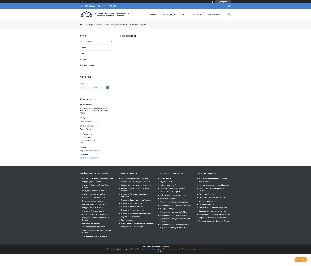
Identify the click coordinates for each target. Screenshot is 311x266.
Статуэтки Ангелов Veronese (132, 210)
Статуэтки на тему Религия (132, 207)
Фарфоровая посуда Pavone (93, 227)
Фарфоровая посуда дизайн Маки (173, 212)
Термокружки (204, 182)
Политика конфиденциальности (193, 249)
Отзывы (83, 59)
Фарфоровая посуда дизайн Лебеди (174, 224)
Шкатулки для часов (207, 201)
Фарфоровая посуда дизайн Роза (173, 215)
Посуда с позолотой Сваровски (172, 188)
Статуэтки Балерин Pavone (93, 191)
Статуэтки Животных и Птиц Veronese (136, 200)
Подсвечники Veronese (130, 217)
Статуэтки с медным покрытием (212, 197)
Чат (302, 260)
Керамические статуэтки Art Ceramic (214, 185)
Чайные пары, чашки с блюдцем (173, 195)
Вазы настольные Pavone (92, 201)
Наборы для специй (168, 185)
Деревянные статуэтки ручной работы (214, 214)
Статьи (83, 47)
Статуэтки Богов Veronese (131, 203)
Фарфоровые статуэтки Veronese (134, 178)
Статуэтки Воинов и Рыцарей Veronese (136, 213)
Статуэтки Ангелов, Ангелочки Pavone (97, 178)
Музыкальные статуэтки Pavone (95, 214)
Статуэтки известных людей (132, 227)
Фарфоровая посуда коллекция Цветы (175, 205)
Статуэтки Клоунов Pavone (93, 211)
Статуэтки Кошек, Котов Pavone (95, 194)
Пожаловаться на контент (172, 249)
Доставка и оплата (214, 15)
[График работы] (229, 6)
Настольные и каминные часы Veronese (137, 223)
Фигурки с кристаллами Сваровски (213, 208)
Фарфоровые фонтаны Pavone (94, 236)
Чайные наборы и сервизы (170, 192)
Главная (152, 15)
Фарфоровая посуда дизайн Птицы (174, 228)
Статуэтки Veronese (207, 194)
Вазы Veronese (127, 220)
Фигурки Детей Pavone (91, 182)
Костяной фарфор (167, 198)
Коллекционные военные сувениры (213, 178)
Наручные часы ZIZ (206, 204)
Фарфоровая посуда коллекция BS (174, 202)
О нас (184, 15)
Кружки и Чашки (166, 182)
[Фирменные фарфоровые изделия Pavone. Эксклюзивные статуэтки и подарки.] (86, 14)
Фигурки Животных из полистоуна (212, 211)
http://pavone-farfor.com (89, 151)
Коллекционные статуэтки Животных (136, 185)
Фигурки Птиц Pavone (91, 223)
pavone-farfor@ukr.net (89, 158)
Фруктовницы (165, 178)
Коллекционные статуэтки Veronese (135, 182)
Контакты (197, 15)
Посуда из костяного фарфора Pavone (214, 221)
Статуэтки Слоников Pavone (93, 197)
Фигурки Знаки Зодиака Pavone (95, 204)
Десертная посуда (167, 209)
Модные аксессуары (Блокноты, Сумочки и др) (117, 25)
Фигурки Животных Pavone (93, 208)
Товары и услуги (168, 15)
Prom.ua (166, 247)
